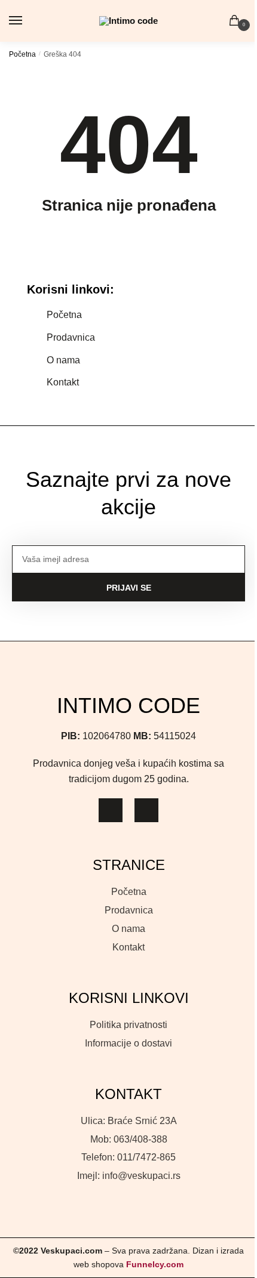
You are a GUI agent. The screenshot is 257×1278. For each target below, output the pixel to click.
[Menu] (27, 21)
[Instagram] (111, 810)
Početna (22, 54)
